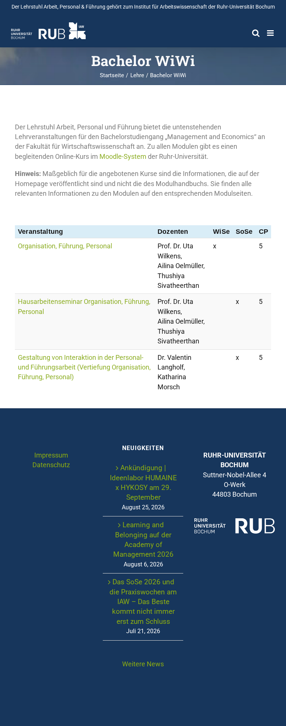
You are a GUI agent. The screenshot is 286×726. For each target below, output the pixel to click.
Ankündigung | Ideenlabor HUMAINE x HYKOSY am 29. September (143, 482)
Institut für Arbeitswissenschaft (170, 7)
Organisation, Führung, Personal (65, 246)
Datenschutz (51, 465)
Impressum (51, 455)
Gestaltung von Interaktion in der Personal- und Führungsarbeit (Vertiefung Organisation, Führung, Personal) (84, 367)
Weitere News (143, 664)
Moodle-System (122, 156)
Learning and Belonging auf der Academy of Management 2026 (143, 540)
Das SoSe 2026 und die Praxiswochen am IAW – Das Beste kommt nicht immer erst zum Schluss (143, 602)
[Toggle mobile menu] (271, 33)
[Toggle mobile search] (256, 33)
